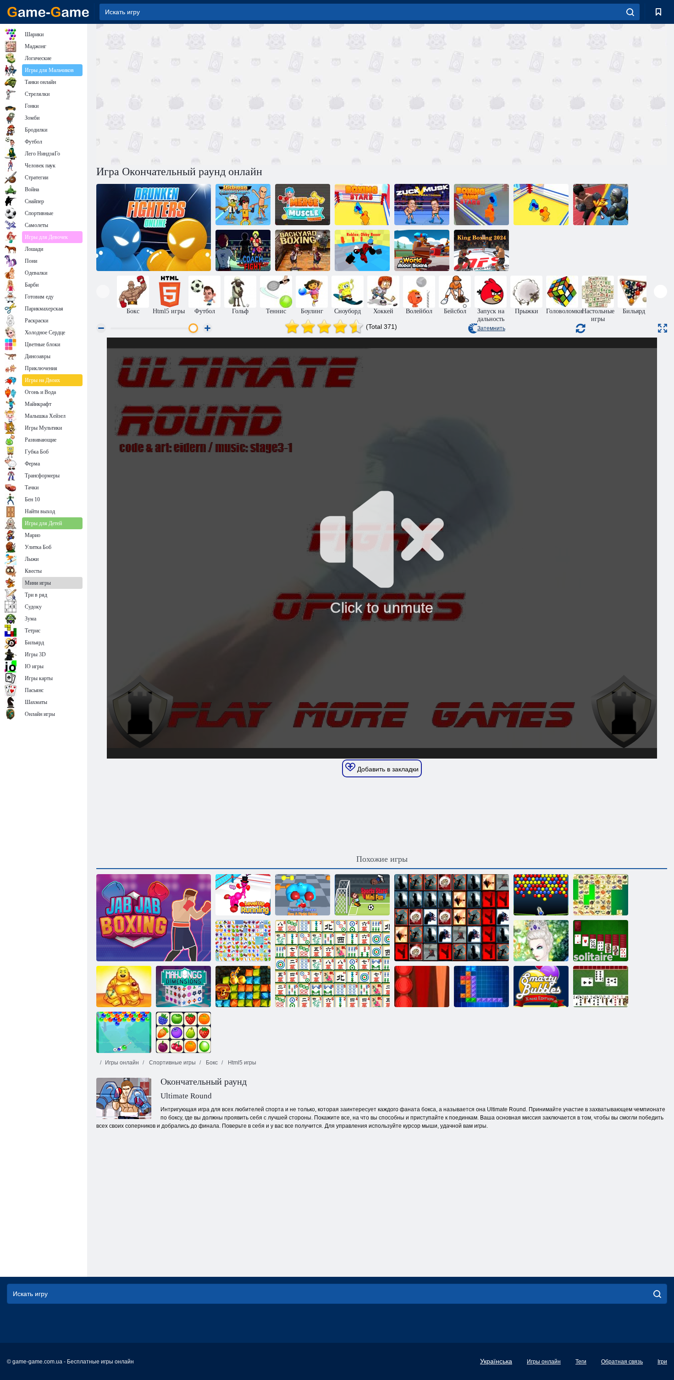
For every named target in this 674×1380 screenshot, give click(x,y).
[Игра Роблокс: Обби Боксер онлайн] (362, 250)
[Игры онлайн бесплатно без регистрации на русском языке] (48, 12)
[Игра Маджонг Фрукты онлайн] (243, 940)
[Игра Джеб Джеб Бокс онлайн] (153, 917)
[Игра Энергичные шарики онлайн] (541, 894)
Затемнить (491, 328)
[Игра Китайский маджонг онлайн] (332, 963)
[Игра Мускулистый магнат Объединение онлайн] (302, 204)
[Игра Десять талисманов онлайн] (123, 986)
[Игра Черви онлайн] (600, 986)
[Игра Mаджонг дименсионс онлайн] (183, 986)
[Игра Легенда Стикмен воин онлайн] (243, 204)
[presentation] (103, 291)
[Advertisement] (239, 93)
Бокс (211, 1062)
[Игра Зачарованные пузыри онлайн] (123, 1032)
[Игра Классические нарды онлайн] (421, 986)
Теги (580, 1361)
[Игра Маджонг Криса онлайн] (600, 894)
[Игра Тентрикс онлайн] (481, 986)
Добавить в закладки (387, 769)
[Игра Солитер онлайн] (600, 940)
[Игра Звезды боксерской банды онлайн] (481, 204)
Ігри (662, 1361)
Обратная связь (622, 1361)
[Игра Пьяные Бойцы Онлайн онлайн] (153, 227)
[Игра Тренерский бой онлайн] (243, 250)
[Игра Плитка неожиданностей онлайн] (451, 917)
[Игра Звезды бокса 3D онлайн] (541, 204)
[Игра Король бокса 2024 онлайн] (481, 250)
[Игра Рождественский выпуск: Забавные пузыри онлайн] (541, 986)
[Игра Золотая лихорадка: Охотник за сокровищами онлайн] (243, 986)
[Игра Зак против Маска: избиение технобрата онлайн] (421, 204)
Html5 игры (241, 1062)
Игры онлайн (122, 1062)
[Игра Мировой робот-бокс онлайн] (421, 250)
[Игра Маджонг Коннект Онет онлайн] (183, 1032)
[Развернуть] (662, 328)
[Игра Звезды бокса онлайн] (362, 204)
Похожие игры (382, 859)
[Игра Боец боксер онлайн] (600, 204)
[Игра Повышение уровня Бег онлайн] (243, 894)
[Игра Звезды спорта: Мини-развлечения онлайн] (362, 894)
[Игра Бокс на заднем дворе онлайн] (302, 250)
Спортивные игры (172, 1062)
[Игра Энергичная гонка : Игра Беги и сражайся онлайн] (302, 894)
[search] (630, 12)
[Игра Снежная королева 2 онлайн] (541, 940)
